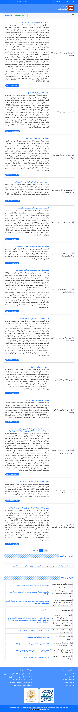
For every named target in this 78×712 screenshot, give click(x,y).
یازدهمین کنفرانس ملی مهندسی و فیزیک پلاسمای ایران (31, 246)
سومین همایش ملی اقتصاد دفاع (38, 92)
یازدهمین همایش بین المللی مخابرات (37, 400)
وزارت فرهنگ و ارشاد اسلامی (21, 679)
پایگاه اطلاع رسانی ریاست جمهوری (20, 677)
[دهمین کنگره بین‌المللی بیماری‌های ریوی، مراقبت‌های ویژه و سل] (53, 566)
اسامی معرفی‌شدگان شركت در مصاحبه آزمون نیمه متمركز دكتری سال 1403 (28, 593)
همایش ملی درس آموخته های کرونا (37, 138)
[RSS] (73, 2)
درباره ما (13, 2)
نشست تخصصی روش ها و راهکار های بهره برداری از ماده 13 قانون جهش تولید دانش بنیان (27, 602)
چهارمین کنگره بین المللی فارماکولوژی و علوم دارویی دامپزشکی (29, 508)
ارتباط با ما (69, 685)
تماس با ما (6, 2)
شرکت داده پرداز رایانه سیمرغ (35, 709)
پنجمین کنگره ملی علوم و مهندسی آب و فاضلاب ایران (32, 270)
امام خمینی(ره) (44, 610)
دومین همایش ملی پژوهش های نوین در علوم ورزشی (32, 182)
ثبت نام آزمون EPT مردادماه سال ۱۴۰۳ (36, 657)
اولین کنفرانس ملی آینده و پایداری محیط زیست (34, 318)
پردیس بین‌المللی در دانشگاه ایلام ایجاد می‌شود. (33, 630)
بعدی (33, 550)
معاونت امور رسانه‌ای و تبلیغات (20, 682)
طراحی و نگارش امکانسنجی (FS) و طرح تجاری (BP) (32, 651)
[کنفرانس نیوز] (65, 8)
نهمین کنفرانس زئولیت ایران (40, 367)
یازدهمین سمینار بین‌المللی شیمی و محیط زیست (33, 208)
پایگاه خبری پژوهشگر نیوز (22, 685)
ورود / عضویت (68, 682)
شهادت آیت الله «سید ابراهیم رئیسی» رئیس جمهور (32, 585)
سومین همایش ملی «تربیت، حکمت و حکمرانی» (33, 481)
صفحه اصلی (69, 674)
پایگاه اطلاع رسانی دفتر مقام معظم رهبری (17, 674)
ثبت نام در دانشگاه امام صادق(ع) (38, 637)
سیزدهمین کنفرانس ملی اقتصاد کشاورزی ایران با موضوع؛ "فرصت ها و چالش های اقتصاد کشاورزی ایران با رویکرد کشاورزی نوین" (28, 430)
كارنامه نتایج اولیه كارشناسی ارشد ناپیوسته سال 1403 (32, 644)
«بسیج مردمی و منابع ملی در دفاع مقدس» (35, 22)
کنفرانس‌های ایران (67, 679)
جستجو (7, 15)
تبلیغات (27, 2)
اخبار (71, 677)
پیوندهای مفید (20, 2)
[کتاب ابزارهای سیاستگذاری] (22, 566)
